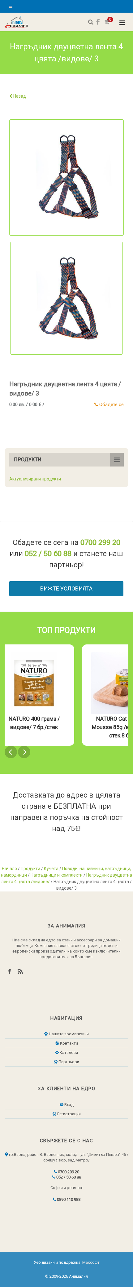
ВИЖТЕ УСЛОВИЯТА (66, 588)
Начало (9, 868)
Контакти (68, 1043)
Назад (19, 96)
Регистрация (68, 1114)
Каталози (68, 1052)
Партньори (68, 1061)
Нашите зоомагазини (68, 1034)
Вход (68, 1104)
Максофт (91, 1262)
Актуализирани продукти (35, 478)
